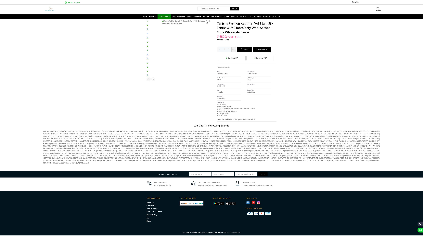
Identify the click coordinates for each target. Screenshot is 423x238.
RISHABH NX (64, 156)
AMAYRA (93, 143)
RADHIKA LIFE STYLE (353, 158)
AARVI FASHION (273, 139)
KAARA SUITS (116, 148)
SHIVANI (120, 151)
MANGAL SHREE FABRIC (87, 158)
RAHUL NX (279, 141)
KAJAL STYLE (142, 141)
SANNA (46, 151)
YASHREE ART (374, 160)
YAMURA (357, 156)
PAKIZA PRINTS (264, 158)
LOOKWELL (247, 156)
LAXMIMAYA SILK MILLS (324, 151)
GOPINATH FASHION (88, 151)
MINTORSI (148, 151)
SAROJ (352, 143)
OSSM (304, 158)
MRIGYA (79, 153)
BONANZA (124, 153)
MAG (285, 156)
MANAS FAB (171, 141)
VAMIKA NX (186, 134)
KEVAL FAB (335, 131)
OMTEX (340, 136)
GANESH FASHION (273, 143)
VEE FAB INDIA (291, 146)
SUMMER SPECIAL (325, 158)
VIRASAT (363, 131)
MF (357, 143)
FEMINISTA (109, 153)
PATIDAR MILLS (325, 134)
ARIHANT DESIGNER (277, 146)
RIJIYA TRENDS (193, 146)
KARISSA (370, 131)
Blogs (149, 221)
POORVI (266, 146)
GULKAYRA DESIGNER (61, 163)
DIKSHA (370, 151)
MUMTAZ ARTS (93, 134)
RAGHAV (312, 151)
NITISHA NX (163, 143)
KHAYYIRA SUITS (333, 148)
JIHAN (109, 160)
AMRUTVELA (74, 163)
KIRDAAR (364, 160)
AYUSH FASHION (257, 153)
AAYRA (99, 151)
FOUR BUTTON (59, 139)
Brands (152, 16)
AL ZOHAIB (68, 141)
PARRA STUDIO (222, 139)
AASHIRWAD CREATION (222, 131)
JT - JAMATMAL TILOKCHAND (278, 160)
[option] (152, 22)
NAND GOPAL (112, 136)
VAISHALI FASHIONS (63, 148)
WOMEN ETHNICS (141, 139)
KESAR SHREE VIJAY (94, 148)
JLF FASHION (159, 139)
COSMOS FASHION (99, 136)
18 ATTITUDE (309, 136)
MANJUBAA (47, 146)
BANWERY (251, 136)
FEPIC (107, 131)
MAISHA (109, 143)
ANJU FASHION (299, 139)
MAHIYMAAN (313, 153)
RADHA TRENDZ (354, 160)
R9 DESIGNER (298, 148)
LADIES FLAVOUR (76, 131)
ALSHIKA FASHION (352, 146)
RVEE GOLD (348, 156)
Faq (148, 218)
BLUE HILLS (190, 131)
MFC (62, 136)
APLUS (321, 153)
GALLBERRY (303, 151)
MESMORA (364, 136)
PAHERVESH (274, 151)
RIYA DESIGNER (269, 141)
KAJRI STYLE (154, 148)
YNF (161, 148)
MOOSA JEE (350, 153)
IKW (354, 139)
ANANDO (147, 158)
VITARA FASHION (50, 160)
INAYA (314, 139)
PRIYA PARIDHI (134, 153)
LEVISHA (214, 134)
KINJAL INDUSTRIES (325, 156)
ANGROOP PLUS (190, 151)
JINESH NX (132, 146)
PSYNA (327, 131)
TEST (98, 160)
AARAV (55, 146)
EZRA (168, 160)
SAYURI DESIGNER (126, 131)
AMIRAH (307, 131)
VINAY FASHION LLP (281, 131)
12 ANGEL (256, 131)
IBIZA (364, 134)
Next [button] (153, 79)
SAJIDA (264, 160)
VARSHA (220, 136)
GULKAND (268, 153)
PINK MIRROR (374, 136)
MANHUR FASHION (202, 160)
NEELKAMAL (122, 158)
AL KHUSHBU (117, 160)
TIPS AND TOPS (373, 134)
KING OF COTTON (310, 148)
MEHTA (364, 156)
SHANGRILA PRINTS (166, 146)
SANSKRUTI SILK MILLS (140, 148)
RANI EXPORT (235, 153)
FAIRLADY (328, 146)
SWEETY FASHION (365, 143)
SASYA (116, 153)
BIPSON (184, 139)
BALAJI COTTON (244, 134)
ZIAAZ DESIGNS (251, 158)
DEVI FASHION (244, 141)
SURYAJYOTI (354, 131)
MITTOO (300, 131)
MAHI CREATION (67, 158)
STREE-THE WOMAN (367, 146)
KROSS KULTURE (139, 160)
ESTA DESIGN (173, 143)
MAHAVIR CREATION (232, 148)
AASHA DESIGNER (159, 158)
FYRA (170, 134)
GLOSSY (60, 141)
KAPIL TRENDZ (142, 136)
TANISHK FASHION (271, 134)
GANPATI (181, 131)
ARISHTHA (220, 148)
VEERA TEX (47, 158)
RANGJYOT (270, 136)
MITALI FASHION (340, 141)
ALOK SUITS (114, 131)
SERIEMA (329, 141)
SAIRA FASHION (331, 153)
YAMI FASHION (256, 141)
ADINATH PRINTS (159, 151)
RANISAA (341, 153)
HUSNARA (222, 160)
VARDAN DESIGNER (216, 151)
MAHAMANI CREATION (236, 158)
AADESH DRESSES (71, 136)
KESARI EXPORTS (109, 151)
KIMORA (283, 139)
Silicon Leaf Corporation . (231, 232)
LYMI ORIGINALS (96, 141)
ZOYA (310, 141)
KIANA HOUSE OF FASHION (113, 141)
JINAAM (185, 153)
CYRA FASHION (202, 151)
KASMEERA (302, 141)
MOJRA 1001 (175, 160)
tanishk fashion (222, 74)
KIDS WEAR (257, 16)
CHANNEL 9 (334, 139)
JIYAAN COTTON (147, 153)
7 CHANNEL (222, 134)
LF (301, 156)
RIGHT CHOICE (224, 156)
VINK (327, 139)
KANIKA (278, 136)
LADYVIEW (106, 139)
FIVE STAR (289, 153)
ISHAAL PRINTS (154, 136)
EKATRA (86, 153)
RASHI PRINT (205, 158)
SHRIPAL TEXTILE (300, 153)
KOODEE (130, 139)
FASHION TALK (182, 141)
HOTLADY (61, 151)
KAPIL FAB (106, 148)
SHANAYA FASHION (58, 143)
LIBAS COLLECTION (312, 134)
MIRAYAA (204, 141)
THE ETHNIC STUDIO (174, 151)
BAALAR (212, 139)
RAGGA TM (265, 156)
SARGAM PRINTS (181, 146)
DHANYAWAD (133, 158)
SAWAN (105, 146)
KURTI (205, 16)
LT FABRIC (97, 139)
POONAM (181, 136)
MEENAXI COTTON (73, 151)
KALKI (151, 139)
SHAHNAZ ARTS (347, 151)
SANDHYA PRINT (373, 139)
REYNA (182, 143)
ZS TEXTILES (232, 160)
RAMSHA (164, 136)
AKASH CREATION (73, 139)
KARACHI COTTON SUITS (318, 143)
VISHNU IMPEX (200, 131)
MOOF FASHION (152, 146)
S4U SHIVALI (169, 139)
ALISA (282, 151)
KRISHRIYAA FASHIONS (259, 151)
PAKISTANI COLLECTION (201, 134)
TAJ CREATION (186, 158)
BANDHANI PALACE (50, 131)
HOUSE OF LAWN (291, 141)
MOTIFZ (273, 158)
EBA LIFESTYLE (121, 134)
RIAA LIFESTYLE (279, 153)
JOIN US (262, 174)
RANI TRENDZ (268, 148)
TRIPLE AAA (242, 139)
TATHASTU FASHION (171, 148)
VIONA (333, 136)
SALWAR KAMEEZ (193, 16)
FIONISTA (149, 156)
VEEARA (239, 156)
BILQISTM (214, 160)
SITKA (157, 153)
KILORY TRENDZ (283, 158)
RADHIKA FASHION (193, 136)
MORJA (184, 160)
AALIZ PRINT (255, 160)
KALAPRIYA (217, 153)
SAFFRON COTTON (258, 143)
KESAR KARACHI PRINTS (257, 139)
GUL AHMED (232, 134)
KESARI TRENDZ (121, 146)
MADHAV (163, 134)
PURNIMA (256, 156)
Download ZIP (232, 58)
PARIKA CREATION (194, 156)
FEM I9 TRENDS (339, 146)
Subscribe (355, 2)
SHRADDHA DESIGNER (135, 134)
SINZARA (71, 153)
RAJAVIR (174, 156)
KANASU (191, 139)
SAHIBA (114, 139)
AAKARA (227, 136)
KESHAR (77, 146)
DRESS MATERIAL (178, 16)
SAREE (226, 16)
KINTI (53, 136)
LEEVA (233, 156)
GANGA (293, 131)
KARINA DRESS (206, 153)
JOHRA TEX (127, 160)
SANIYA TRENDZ (285, 134)
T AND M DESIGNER (248, 148)
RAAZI (75, 141)
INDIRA (210, 131)
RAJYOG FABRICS (186, 148)
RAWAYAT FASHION (351, 136)
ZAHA (103, 160)
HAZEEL (61, 160)
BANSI (290, 139)
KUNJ (228, 143)
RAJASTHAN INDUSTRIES (283, 148)
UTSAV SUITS (219, 143)
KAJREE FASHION (49, 141)
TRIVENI (157, 156)
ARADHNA (260, 136)
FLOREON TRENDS (66, 146)
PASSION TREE (338, 158)
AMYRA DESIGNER (120, 143)
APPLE (69, 143)
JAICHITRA (246, 153)
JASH (313, 131)
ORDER (246, 49)
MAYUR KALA (135, 156)
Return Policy (152, 215)
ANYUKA (53, 151)
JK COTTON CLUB (229, 146)
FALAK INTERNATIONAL (156, 141)
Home (145, 16)
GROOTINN (47, 163)
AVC (133, 136)
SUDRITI (198, 139)
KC (378, 148)
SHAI (143, 156)
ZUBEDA (128, 141)
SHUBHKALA (366, 158)
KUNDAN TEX (48, 139)
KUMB (130, 143)
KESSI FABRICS (220, 141)
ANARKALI (326, 136)
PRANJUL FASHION (239, 136)
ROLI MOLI (320, 131)
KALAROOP (344, 131)
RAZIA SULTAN (194, 153)
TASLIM (100, 158)
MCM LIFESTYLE (257, 134)
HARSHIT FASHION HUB (78, 134)
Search (234, 8)
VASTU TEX (122, 139)
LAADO (318, 136)
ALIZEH (83, 146)
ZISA (57, 136)
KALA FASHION (85, 136)
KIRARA (247, 151)
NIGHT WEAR (244, 16)
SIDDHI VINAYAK (125, 136)
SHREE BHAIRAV (319, 141)
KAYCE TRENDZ (230, 151)
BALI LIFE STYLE (276, 156)
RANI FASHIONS (166, 153)
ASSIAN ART (74, 156)
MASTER (46, 136)
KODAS (306, 156)
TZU (238, 146)
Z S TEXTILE (233, 139)
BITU (76, 158)
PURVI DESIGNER (291, 151)
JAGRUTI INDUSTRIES (132, 151)
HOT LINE (322, 148)
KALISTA (240, 151)
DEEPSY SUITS (64, 131)
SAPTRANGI (112, 158)
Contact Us (151, 205)
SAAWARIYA (84, 143)
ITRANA (205, 139)
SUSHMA (101, 143)
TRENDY (76, 143)
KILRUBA (332, 143)
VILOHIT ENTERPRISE (51, 156)
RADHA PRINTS (293, 156)
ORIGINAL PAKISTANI (219, 158)
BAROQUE (56, 158)
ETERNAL (226, 153)
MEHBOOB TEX (295, 158)
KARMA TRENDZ (302, 143)
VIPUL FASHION (346, 139)
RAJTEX (111, 146)
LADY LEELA (312, 160)
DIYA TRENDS (139, 131)
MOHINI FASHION (94, 146)
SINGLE (234, 16)
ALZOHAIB (150, 160)
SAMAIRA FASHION (207, 143)
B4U (105, 158)
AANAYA (51, 148)
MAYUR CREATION (152, 134)
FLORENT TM (160, 160)
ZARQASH (173, 136)
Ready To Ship (164, 16)
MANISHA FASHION (363, 153)
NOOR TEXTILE (359, 141)
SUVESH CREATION (317, 146)
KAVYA (92, 160)
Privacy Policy (152, 209)
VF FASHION (206, 156)
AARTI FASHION (194, 141)
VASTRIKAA (126, 148)
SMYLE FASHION (342, 143)
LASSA (134, 141)
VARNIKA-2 (302, 160)
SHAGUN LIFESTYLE (79, 148)
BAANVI (234, 143)
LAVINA (337, 151)
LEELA (259, 148)
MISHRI (235, 141)
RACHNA (108, 156)
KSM (141, 158)
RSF (134, 143)
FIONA (229, 141)
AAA (239, 160)
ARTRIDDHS (358, 148)
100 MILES (177, 134)
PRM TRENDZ (287, 136)
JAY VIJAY (296, 136)
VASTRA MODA (359, 151)
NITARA (140, 143)
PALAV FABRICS (209, 148)
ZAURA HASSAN (61, 153)
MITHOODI (182, 156)
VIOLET (214, 156)
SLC (114, 156)
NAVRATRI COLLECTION (272, 16)
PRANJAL (111, 134)
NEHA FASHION (370, 148)
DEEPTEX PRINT (160, 131)
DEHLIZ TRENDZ (244, 143)
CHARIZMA (198, 148)
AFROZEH (246, 160)
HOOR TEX (149, 131)
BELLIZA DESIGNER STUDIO (94, 131)
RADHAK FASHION (209, 136)
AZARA (259, 146)
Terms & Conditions (154, 212)
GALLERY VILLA (373, 156)
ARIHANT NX (370, 141)
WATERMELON (298, 134)
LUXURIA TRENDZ (192, 143)
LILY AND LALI (323, 160)
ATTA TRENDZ (313, 158)
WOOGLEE (54, 134)
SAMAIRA (375, 153)
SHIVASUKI (165, 156)
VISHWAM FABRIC (150, 143)
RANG (331, 160)
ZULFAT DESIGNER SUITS (352, 134)
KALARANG (361, 139)
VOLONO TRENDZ (346, 148)
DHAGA (211, 146)
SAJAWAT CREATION (248, 146)
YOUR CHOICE (172, 131)
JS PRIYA (350, 141)
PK (302, 136)
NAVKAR (103, 134)
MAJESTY (321, 139)
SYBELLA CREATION (288, 143)
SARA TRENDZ (84, 141)
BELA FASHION (303, 146)
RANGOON (64, 134)
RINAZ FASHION (87, 139)
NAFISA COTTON (267, 131)
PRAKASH (313, 156)
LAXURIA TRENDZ (71, 160)
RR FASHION (99, 156)
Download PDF (261, 58)
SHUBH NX (141, 146)
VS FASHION (338, 156)
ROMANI (294, 160)
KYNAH (191, 160)
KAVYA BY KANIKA (173, 158)
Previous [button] (149, 79)
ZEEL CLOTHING (340, 160)
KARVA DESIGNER (97, 153)
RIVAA (308, 139)
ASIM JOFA (376, 158)
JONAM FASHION (87, 156)
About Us (150, 202)
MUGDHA (176, 153)
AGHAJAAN (84, 163)
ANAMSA (196, 158)
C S (142, 151)
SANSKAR (203, 146)
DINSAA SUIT (84, 160)
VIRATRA (218, 146)
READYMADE (215, 16)
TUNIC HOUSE (246, 131)
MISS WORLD (337, 134)
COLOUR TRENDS (123, 156)
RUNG (212, 141)
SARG (178, 139)
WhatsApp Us (262, 49)
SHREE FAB (236, 131)
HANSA (376, 143)
